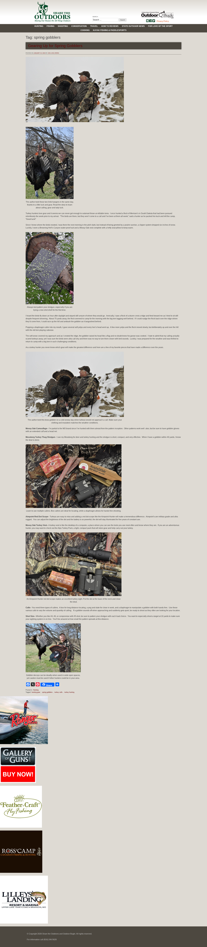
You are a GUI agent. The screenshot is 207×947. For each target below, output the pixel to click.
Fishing (50, 26)
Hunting (38, 26)
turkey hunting (69, 692)
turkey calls (59, 692)
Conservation (79, 26)
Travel (94, 26)
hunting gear (36, 692)
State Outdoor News (133, 26)
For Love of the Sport (160, 26)
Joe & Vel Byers (53, 53)
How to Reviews (109, 26)
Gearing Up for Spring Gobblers (55, 46)
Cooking (85, 30)
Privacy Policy (163, 21)
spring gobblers (47, 692)
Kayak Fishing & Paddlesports (109, 30)
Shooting (63, 26)
